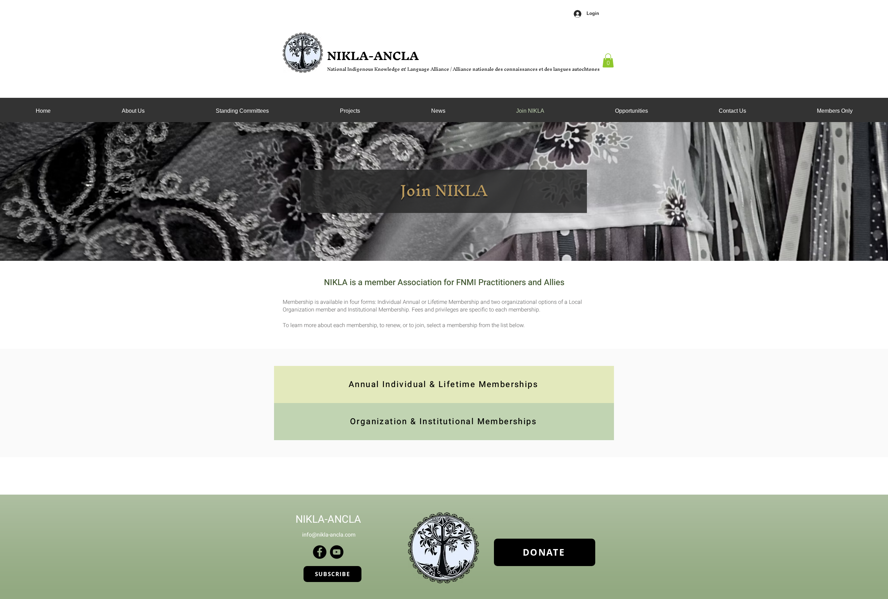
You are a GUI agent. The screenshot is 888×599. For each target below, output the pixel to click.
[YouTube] (336, 552)
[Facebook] (319, 552)
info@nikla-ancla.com (329, 535)
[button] (242, 111)
